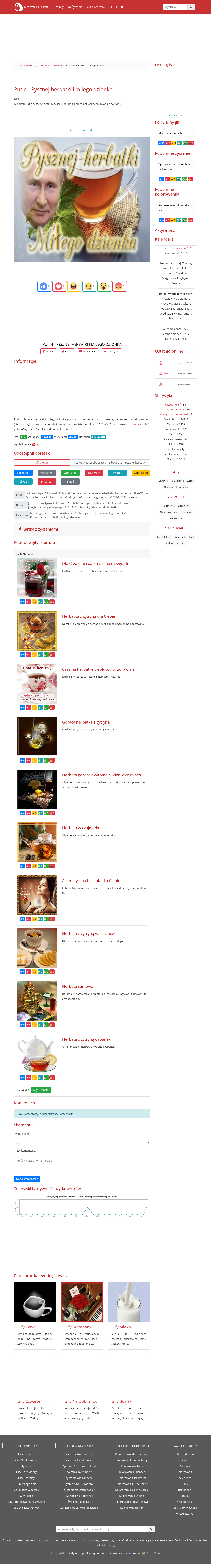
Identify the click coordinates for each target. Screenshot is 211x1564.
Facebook (23, 473)
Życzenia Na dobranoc (79, 1496)
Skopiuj (43, 462)
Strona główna (185, 1454)
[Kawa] (35, 1302)
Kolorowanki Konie (132, 1466)
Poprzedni (87, 130)
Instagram (93, 473)
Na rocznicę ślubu (168, 511)
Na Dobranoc (177, 480)
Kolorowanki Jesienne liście (132, 1490)
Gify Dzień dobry (26, 1472)
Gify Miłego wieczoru (26, 1490)
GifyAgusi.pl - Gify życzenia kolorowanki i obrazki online (105, 1553)
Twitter (117, 473)
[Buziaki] (129, 1376)
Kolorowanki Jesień (132, 1507)
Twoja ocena (22, 1134)
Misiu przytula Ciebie (171, 133)
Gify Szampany (77, 1327)
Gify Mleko (121, 1327)
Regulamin (184, 1490)
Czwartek (163, 480)
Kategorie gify (173, 404)
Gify (61, 7)
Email (70, 481)
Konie (192, 537)
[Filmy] (111, 7)
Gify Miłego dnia (26, 1484)
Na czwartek (169, 505)
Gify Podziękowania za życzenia (26, 1502)
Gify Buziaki (122, 1401)
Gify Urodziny (26, 1478)
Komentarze (89, 351)
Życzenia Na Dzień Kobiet (79, 1490)
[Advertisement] (105, 36)
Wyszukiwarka (184, 1513)
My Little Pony (164, 537)
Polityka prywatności (184, 1507)
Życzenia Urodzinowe (79, 1460)
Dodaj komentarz (27, 1179)
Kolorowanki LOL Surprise (132, 1484)
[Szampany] (82, 1302)
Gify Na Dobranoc (80, 1401)
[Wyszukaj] (191, 7)
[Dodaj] (117, 7)
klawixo (167, 363)
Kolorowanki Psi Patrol (132, 1478)
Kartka (68, 351)
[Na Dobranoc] (82, 1376)
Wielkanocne (176, 518)
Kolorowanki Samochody (132, 1460)
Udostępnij (112, 351)
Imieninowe (186, 511)
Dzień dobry (182, 486)
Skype (23, 481)
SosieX (166, 373)
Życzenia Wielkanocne (79, 1478)
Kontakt (185, 1496)
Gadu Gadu (141, 473)
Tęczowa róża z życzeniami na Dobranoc (174, 166)
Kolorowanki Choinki (132, 1496)
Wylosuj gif (177, 115)
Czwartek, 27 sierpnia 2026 (176, 248)
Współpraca (184, 1502)
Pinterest (46, 481)
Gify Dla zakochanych (26, 1507)
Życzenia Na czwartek (79, 1454)
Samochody (180, 537)
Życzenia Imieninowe (79, 1472)
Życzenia (76, 7)
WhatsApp (70, 473)
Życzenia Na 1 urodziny (79, 1484)
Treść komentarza (25, 1150)
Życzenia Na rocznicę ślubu (79, 1466)
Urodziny (168, 486)
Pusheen (170, 543)
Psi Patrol (181, 543)
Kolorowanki (98, 7)
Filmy (184, 1484)
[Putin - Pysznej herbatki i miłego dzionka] (82, 199)
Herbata (136, 424)
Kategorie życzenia (173, 409)
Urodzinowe (183, 505)
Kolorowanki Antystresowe (132, 1502)
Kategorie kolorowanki (174, 414)
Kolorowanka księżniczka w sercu (175, 207)
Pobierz (49, 351)
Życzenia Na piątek (79, 1502)
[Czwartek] (35, 1376)
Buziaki (190, 480)
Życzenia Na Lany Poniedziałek (79, 1507)
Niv (165, 384)
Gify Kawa (26, 1327)
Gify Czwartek (29, 1401)
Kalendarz (185, 1478)
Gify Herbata (41, 1090)
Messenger (47, 473)
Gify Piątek (26, 1496)
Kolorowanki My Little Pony (132, 1454)
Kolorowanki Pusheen (131, 1472)
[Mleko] (129, 1302)
